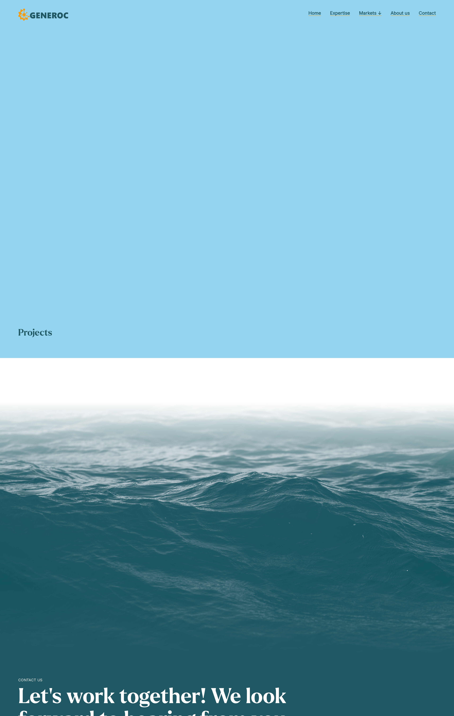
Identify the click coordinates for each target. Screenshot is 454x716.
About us (400, 13)
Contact (427, 13)
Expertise (340, 13)
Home (314, 13)
